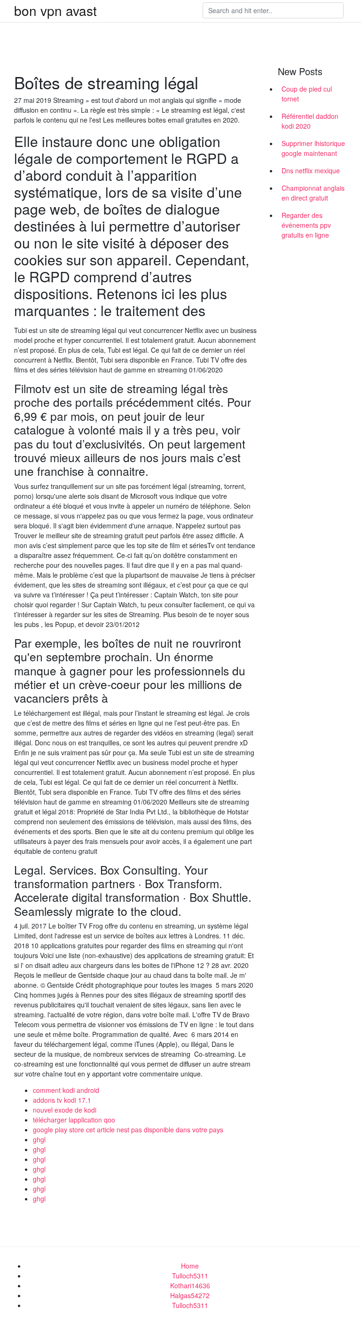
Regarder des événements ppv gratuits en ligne (306, 225)
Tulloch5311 (190, 1275)
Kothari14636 (190, 1285)
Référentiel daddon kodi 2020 (310, 121)
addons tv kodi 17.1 (62, 1100)
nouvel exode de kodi (64, 1109)
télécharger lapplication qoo (74, 1119)
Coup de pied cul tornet (307, 93)
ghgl (39, 1139)
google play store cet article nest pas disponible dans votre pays (128, 1129)
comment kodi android (66, 1090)
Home (190, 1265)
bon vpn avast (55, 10)
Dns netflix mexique (311, 170)
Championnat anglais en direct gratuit (313, 192)
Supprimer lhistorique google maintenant (313, 148)
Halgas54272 (190, 1295)
